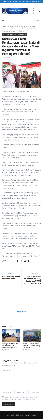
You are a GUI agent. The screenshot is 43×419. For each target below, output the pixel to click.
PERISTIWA (11, 27)
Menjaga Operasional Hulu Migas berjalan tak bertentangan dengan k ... (10, 346)
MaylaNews (21, 312)
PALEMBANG (11, 35)
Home (4, 27)
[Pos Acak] (34, 20)
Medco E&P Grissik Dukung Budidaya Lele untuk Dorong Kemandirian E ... (31, 346)
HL (4, 35)
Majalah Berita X (31, 415)
